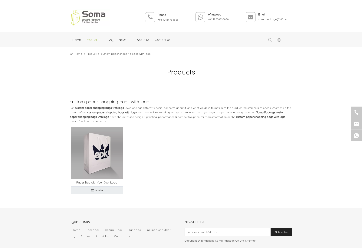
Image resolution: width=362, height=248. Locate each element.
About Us (102, 236)
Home (76, 230)
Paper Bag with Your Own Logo (96, 182)
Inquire (99, 190)
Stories (85, 236)
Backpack (93, 230)
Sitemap (250, 240)
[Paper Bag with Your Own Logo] (97, 152)
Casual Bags (114, 230)
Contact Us (122, 236)
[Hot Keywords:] (270, 40)
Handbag (134, 230)
